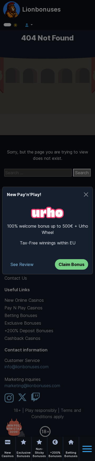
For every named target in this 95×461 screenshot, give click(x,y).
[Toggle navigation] (87, 449)
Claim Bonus (71, 264)
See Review (22, 264)
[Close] (86, 194)
